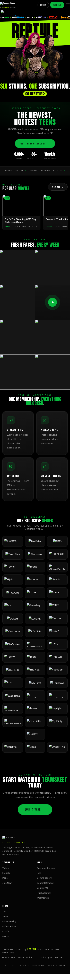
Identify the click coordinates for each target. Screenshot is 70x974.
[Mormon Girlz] (57, 618)
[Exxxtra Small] (12, 541)
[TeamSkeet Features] (57, 695)
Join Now (57, 4)
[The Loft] (12, 670)
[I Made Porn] (57, 579)
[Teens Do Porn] (57, 554)
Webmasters (43, 898)
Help (39, 873)
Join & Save (35, 809)
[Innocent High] (35, 579)
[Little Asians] (35, 592)
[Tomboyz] (57, 682)
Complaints (42, 888)
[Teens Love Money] (35, 708)
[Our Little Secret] (35, 721)
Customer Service (46, 868)
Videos (5, 868)
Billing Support (44, 878)
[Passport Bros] (57, 670)
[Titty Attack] (57, 644)
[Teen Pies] (12, 554)
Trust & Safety (44, 893)
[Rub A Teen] (57, 631)
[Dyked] (12, 618)
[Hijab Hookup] (12, 579)
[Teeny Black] (12, 657)
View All (58, 186)
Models (6, 873)
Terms (5, 916)
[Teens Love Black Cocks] (35, 567)
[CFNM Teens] (57, 605)
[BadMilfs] (35, 541)
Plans (5, 878)
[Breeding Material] (35, 605)
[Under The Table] (57, 747)
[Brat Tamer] (12, 682)
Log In (43, 4)
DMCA (5, 936)
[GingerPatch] (57, 567)
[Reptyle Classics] (12, 747)
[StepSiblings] (35, 644)
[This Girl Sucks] (57, 657)
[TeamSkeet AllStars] (12, 708)
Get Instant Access (35, 143)
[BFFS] (57, 541)
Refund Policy (9, 926)
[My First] (35, 682)
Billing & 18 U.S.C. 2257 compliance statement (35, 966)
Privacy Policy (9, 921)
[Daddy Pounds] (35, 734)
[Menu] (67, 5)
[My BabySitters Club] (12, 605)
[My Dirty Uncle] (57, 721)
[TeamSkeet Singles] (35, 695)
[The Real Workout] (35, 670)
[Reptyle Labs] (57, 708)
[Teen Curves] (35, 657)
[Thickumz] (35, 554)
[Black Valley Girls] (35, 747)
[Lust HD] (35, 618)
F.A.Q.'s (5, 931)
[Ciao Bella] (12, 695)
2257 (4, 911)
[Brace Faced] (57, 592)
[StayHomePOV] (12, 721)
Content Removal (45, 883)
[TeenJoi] (12, 592)
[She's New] (12, 644)
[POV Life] (35, 631)
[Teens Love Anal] (12, 567)
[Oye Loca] (12, 631)
